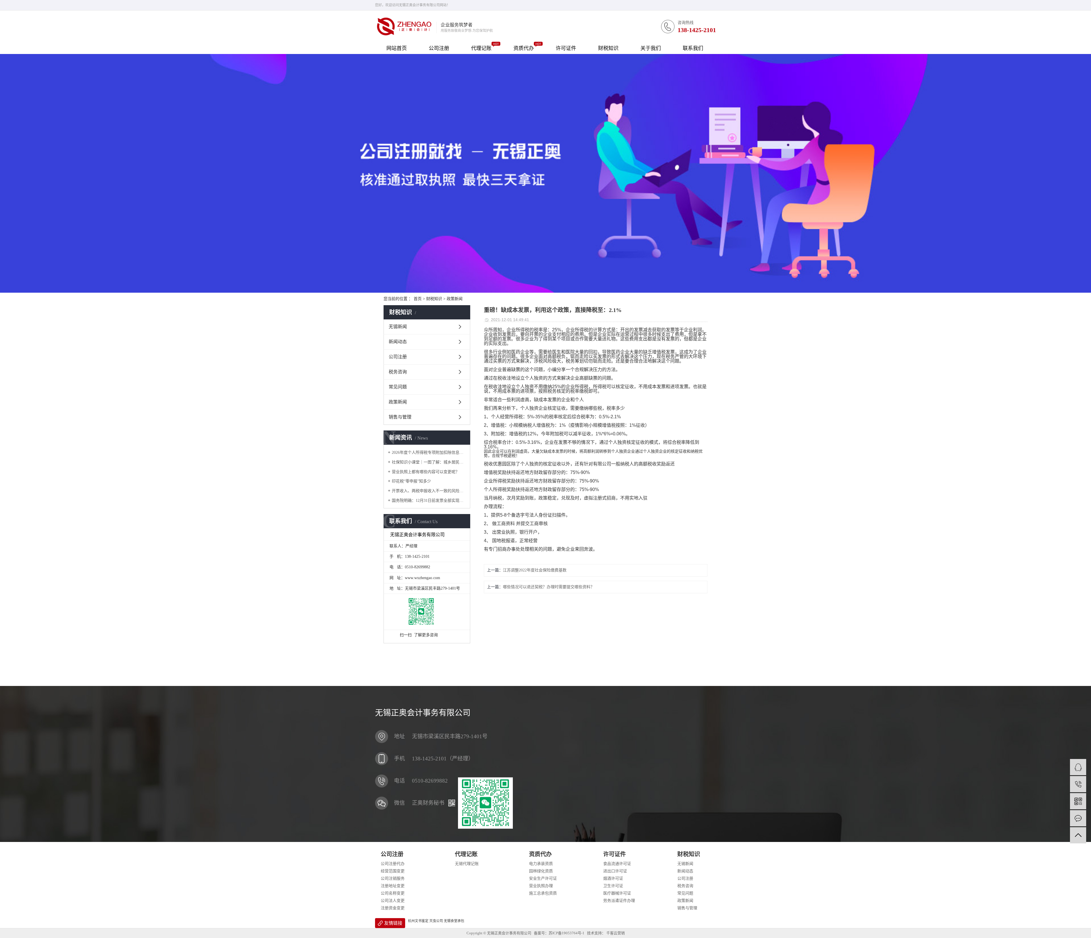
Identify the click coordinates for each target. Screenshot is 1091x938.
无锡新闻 (398, 326)
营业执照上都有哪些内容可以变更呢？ (425, 472)
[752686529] (1078, 767)
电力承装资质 (541, 864)
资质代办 (523, 48)
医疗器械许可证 (617, 893)
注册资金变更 (393, 908)
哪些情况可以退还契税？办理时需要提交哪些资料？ (548, 587)
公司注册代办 (393, 864)
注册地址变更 (393, 886)
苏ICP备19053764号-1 (566, 933)
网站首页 (396, 48)
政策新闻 (455, 299)
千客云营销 (615, 933)
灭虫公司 (436, 921)
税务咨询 (398, 371)
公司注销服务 (393, 878)
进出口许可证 (615, 871)
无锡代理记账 (467, 864)
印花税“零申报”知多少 (411, 481)
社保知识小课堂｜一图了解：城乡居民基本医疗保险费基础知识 (429, 462)
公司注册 (439, 48)
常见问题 (398, 386)
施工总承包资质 (543, 893)
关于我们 (650, 48)
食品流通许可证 (617, 864)
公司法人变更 (393, 901)
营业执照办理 (541, 886)
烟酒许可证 (613, 878)
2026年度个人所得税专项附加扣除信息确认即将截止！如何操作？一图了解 (429, 452)
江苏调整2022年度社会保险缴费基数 (535, 570)
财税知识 (608, 48)
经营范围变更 (393, 871)
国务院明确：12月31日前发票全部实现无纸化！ (429, 500)
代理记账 (481, 48)
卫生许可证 (613, 886)
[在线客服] (1078, 818)
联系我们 (693, 48)
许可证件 (566, 48)
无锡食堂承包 (454, 921)
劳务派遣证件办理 (619, 901)
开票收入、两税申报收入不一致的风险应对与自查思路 (429, 491)
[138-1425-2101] (1078, 784)
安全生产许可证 (543, 878)
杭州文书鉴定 (418, 921)
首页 (418, 299)
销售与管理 (400, 417)
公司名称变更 (393, 893)
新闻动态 (398, 341)
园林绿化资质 (541, 871)
